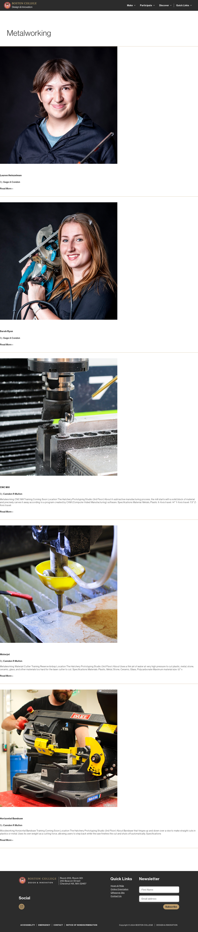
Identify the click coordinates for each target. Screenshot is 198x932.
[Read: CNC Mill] (58, 416)
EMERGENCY (44, 925)
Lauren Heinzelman (11, 175)
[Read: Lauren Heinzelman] (58, 104)
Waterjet (5, 654)
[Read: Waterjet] (58, 583)
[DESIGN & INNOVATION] (37, 880)
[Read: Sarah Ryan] (58, 260)
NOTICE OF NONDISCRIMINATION (81, 925)
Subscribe (171, 906)
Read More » (6, 188)
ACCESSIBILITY (27, 925)
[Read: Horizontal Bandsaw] (58, 748)
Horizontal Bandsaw (11, 818)
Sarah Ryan (6, 331)
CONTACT (58, 925)
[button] (134, 5)
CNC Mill (5, 487)
